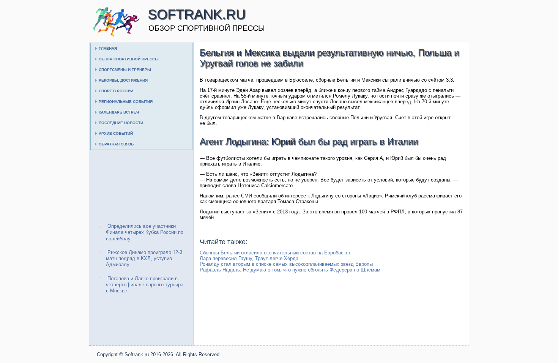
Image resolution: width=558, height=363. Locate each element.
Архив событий (116, 133)
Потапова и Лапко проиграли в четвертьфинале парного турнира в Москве (144, 285)
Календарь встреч (119, 112)
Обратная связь (116, 144)
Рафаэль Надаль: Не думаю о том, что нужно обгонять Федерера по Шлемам (290, 270)
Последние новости (121, 123)
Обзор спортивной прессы (129, 59)
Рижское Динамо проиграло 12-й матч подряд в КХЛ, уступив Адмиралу (144, 258)
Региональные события (126, 101)
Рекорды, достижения (123, 80)
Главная (108, 48)
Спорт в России (116, 91)
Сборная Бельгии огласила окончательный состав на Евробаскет (275, 253)
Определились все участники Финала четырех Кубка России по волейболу (144, 232)
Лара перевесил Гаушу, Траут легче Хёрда (249, 258)
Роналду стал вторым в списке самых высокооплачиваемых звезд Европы (286, 264)
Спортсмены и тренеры (125, 70)
